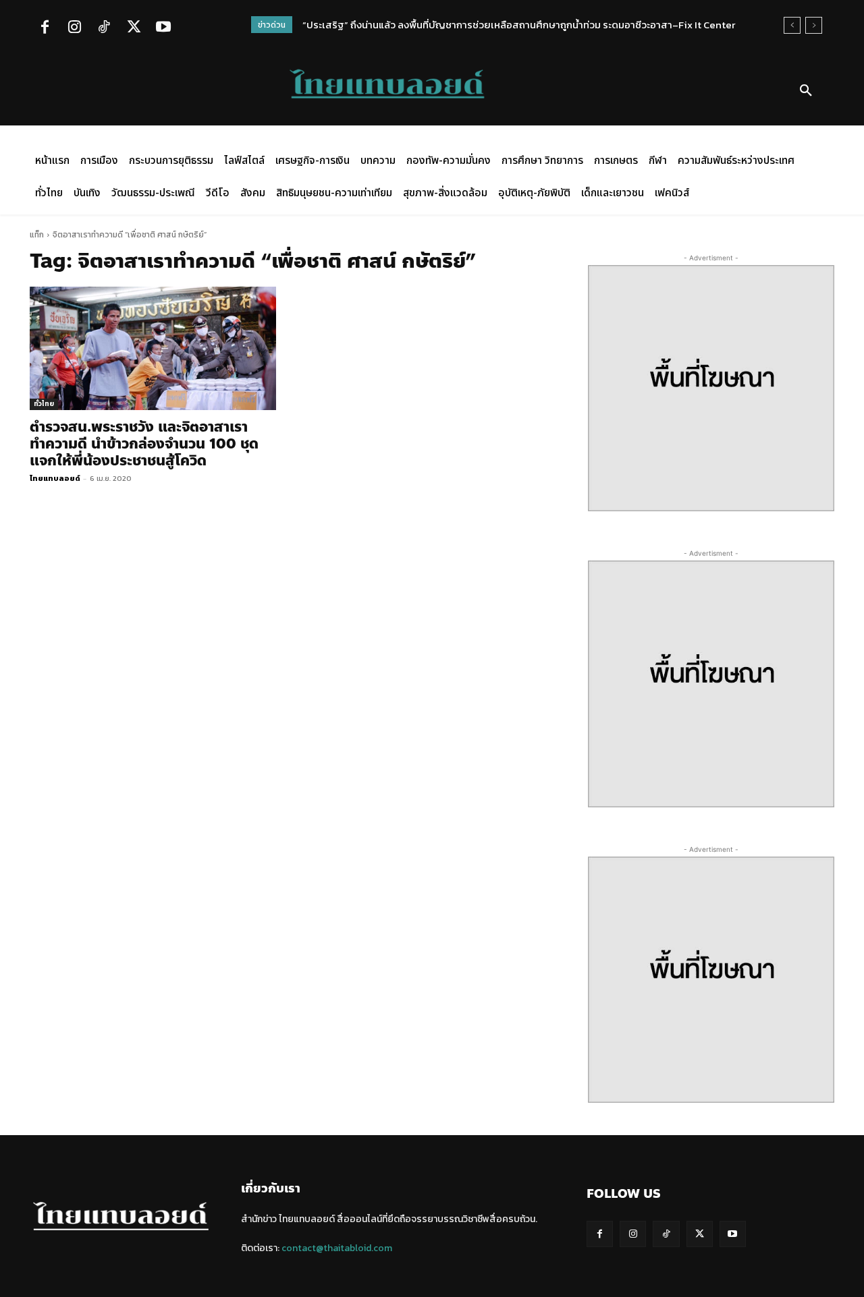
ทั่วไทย (44, 404)
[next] (813, 25)
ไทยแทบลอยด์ (55, 478)
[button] (806, 91)
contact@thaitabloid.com (336, 1248)
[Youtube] (163, 28)
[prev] (792, 25)
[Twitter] (133, 28)
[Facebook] (44, 28)
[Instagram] (74, 28)
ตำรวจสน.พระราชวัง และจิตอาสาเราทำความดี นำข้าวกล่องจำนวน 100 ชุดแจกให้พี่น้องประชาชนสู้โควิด (144, 443)
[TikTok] (104, 28)
